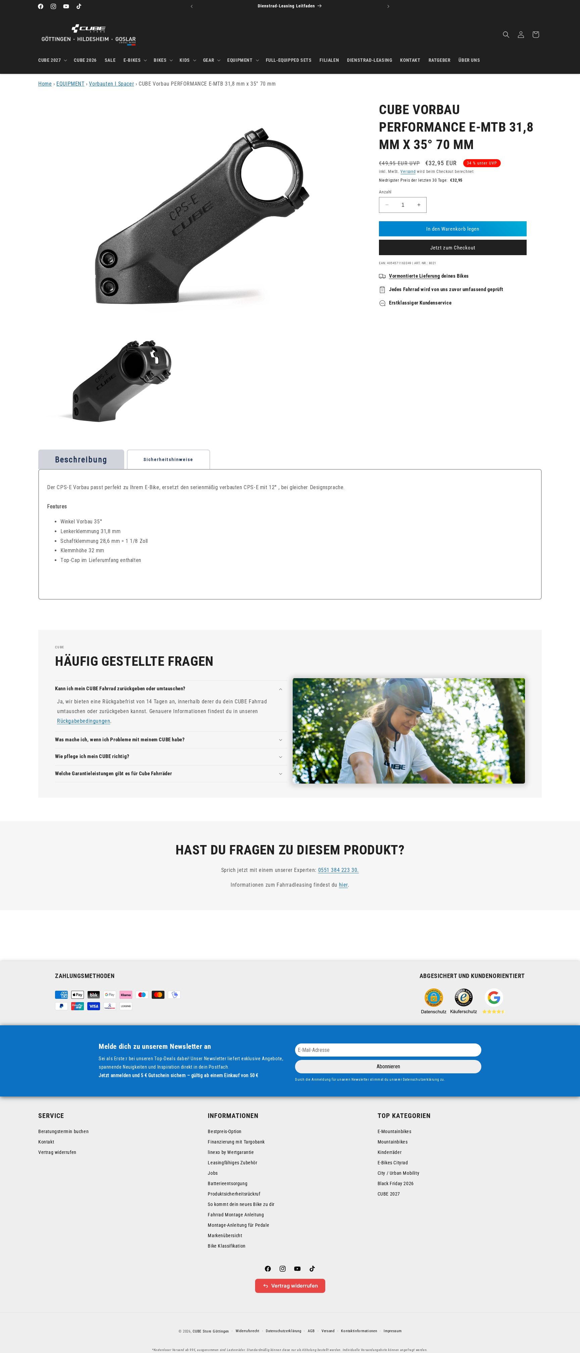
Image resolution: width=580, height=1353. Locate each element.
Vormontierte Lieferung (414, 276)
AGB (311, 1331)
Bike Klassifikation (226, 1246)
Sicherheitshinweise (168, 459)
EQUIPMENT (70, 84)
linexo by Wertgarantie (231, 1152)
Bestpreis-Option (225, 1131)
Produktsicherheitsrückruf (234, 1194)
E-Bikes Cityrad (393, 1162)
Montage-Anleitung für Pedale (238, 1225)
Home (45, 84)
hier (343, 885)
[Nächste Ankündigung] (388, 6)
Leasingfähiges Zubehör (232, 1162)
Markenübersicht (225, 1235)
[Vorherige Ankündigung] (191, 6)
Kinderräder (390, 1152)
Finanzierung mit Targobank (236, 1142)
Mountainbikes (393, 1142)
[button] (52, 60)
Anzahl (385, 191)
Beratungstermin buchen (63, 1131)
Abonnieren (388, 1066)
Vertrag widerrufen (57, 1152)
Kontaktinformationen (359, 1331)
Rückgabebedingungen (83, 721)
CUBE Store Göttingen (211, 1331)
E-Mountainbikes (395, 1131)
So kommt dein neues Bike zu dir (241, 1204)
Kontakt (46, 1142)
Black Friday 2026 (396, 1183)
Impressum (392, 1331)
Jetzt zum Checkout (452, 248)
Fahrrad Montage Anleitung (236, 1214)
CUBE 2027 (389, 1194)
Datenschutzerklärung (283, 1331)
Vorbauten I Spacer (111, 84)
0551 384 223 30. (338, 870)
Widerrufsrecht (247, 1331)
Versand (408, 171)
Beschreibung (81, 459)
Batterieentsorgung (227, 1183)
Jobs (213, 1173)
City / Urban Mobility (399, 1173)
